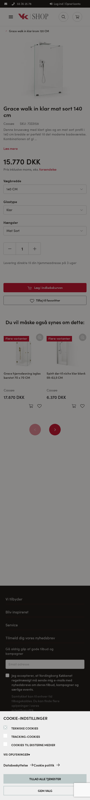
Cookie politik (44, 765)
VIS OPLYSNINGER (15, 754)
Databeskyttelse (15, 765)
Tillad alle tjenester (45, 779)
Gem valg (45, 790)
